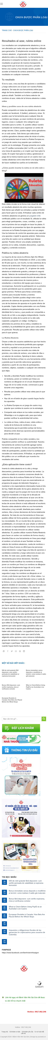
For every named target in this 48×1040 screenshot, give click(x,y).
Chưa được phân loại (31, 17)
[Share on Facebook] (8, 652)
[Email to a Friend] (16, 652)
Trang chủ (7, 30)
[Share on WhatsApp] (4, 652)
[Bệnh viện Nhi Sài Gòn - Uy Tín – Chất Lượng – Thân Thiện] (23, 4)
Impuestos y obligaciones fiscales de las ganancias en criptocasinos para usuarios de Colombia (27, 932)
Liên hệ (23, 1033)
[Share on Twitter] (12, 652)
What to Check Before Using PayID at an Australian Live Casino (25, 908)
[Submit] (44, 719)
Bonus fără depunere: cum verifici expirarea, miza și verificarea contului (27, 900)
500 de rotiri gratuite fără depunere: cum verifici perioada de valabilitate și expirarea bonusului (26, 883)
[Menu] (1, 4)
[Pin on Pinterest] (20, 652)
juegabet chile (35, 216)
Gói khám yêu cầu (27, 1031)
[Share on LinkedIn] (24, 652)
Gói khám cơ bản (14, 1031)
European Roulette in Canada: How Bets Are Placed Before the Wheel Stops (27, 915)
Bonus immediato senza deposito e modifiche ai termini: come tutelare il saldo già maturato (27, 892)
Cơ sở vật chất (39, 1031)
